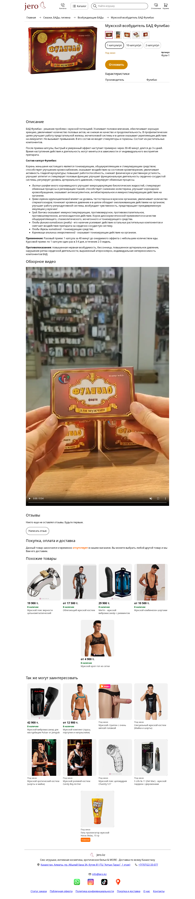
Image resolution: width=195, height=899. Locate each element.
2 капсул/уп (152, 45)
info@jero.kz (99, 874)
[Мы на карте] (118, 882)
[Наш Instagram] (91, 882)
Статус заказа (39, 891)
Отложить (116, 64)
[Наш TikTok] (104, 882)
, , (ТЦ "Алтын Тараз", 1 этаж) (85, 864)
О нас (146, 891)
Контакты (159, 891)
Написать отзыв (37, 531)
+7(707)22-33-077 (148, 864)
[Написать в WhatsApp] (77, 882)
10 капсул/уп (133, 45)
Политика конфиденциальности (95, 891)
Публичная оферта (61, 891)
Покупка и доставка (128, 891)
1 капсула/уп (114, 45)
